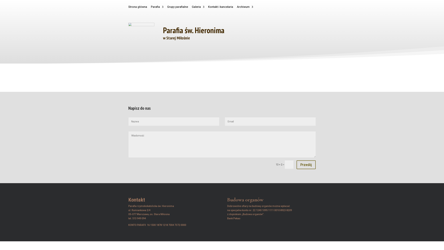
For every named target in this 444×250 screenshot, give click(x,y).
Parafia (155, 7)
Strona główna (137, 7)
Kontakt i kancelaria (220, 7)
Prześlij (306, 165)
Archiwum (243, 7)
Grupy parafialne (177, 7)
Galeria (196, 7)
